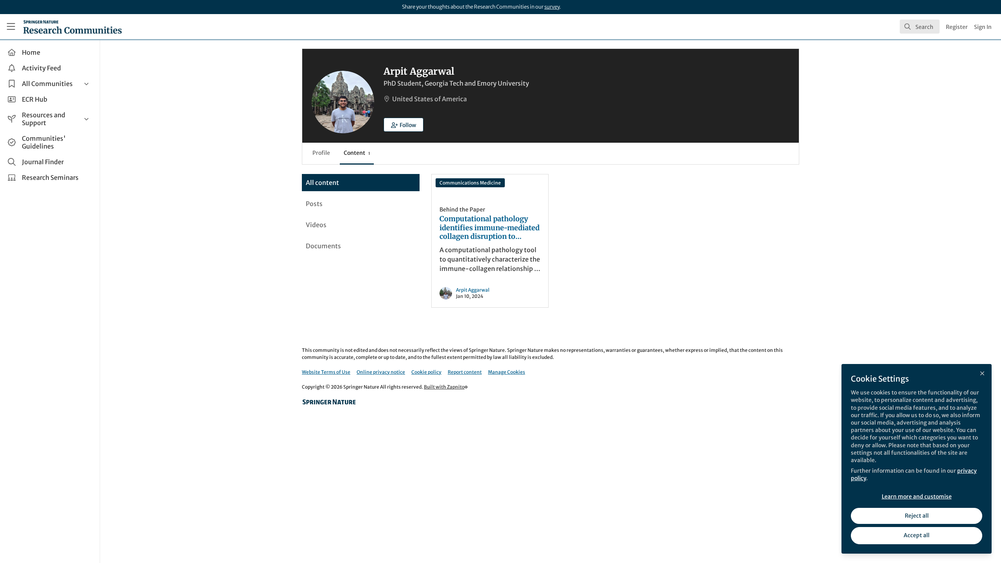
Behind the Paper (462, 209)
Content (357, 152)
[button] (403, 125)
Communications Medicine (470, 183)
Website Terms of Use (326, 372)
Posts (314, 204)
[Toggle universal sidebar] (11, 27)
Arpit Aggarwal (473, 290)
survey (552, 7)
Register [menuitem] (957, 26)
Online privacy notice (381, 372)
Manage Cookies (506, 372)
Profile (321, 152)
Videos (316, 225)
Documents (323, 246)
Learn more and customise (917, 496)
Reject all (917, 515)
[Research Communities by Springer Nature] (329, 401)
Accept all (916, 535)
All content (322, 182)
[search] (920, 27)
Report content (465, 372)
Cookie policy (426, 372)
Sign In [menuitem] (983, 26)
